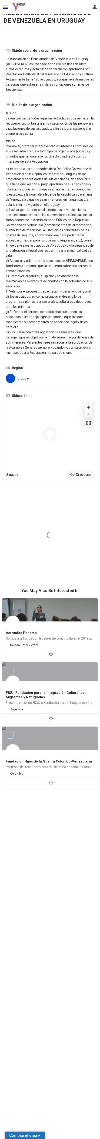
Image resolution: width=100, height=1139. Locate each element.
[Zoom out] (88, 414)
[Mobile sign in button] (95, 7)
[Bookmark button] (51, 654)
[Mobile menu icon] (5, 7)
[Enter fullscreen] (88, 423)
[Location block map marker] (50, 434)
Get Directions (80, 474)
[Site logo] (19, 7)
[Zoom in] (88, 407)
